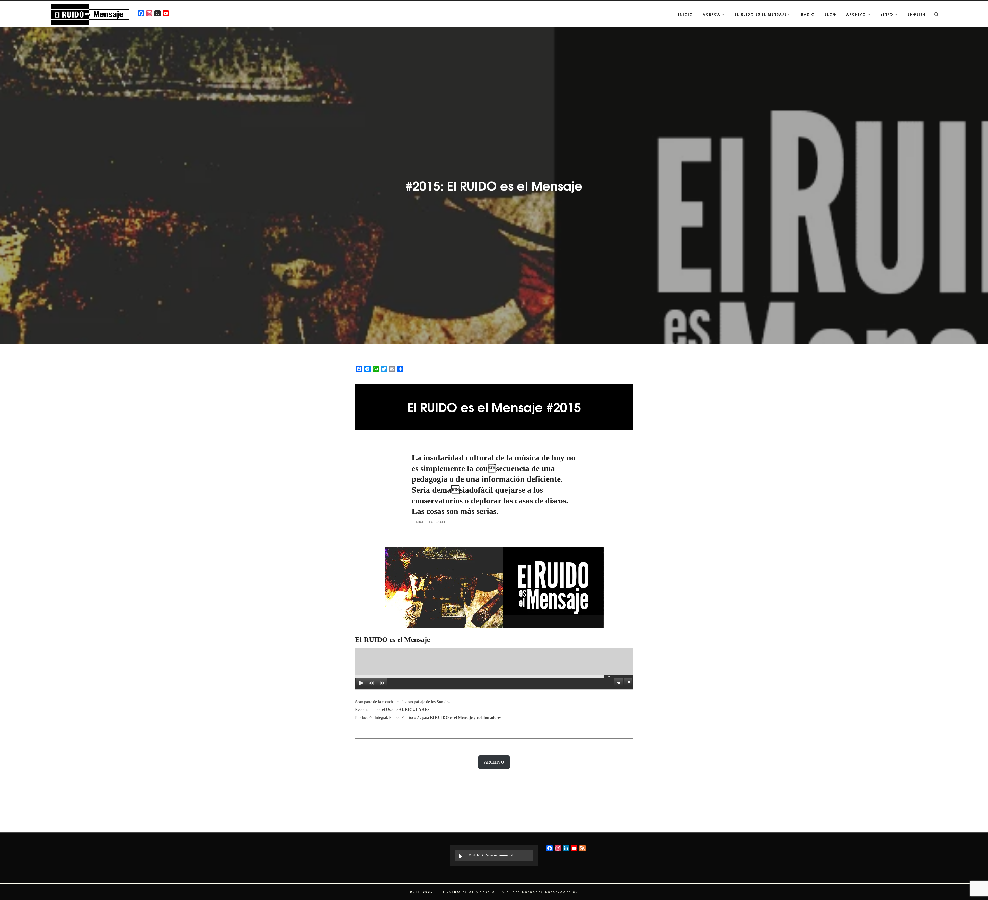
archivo (494, 762)
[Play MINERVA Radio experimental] (460, 855)
